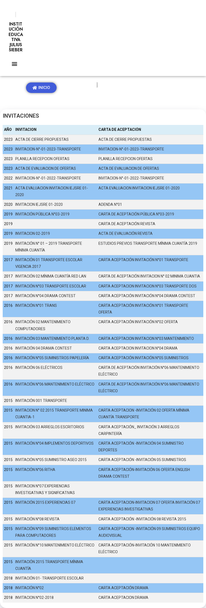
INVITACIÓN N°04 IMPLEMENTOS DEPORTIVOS (54, 443)
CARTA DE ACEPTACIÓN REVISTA (126, 224)
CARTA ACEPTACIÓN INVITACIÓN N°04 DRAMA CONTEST (146, 296)
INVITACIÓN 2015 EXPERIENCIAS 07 (45, 502)
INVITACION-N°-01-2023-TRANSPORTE (48, 149)
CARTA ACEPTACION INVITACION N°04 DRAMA (138, 348)
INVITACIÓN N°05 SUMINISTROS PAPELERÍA (52, 358)
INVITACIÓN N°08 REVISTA (37, 519)
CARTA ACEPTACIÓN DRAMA (123, 588)
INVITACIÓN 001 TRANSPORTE (41, 400)
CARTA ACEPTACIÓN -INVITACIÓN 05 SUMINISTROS (142, 460)
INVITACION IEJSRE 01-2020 (39, 204)
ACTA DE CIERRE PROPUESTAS (42, 139)
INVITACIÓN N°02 (29, 588)
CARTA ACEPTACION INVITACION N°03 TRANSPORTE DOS (147, 286)
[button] (14, 63)
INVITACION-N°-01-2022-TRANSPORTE (48, 178)
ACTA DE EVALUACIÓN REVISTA (125, 233)
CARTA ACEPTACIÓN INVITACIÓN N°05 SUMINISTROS (143, 358)
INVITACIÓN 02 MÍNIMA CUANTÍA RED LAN (50, 276)
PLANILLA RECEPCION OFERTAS (42, 159)
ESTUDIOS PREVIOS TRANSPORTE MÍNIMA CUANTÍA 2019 (147, 243)
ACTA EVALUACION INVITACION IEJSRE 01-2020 (139, 188)
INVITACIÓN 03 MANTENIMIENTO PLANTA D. (52, 338)
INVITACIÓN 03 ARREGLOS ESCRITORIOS (49, 427)
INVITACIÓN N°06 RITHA (35, 469)
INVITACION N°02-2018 (34, 597)
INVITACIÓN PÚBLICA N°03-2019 (42, 214)
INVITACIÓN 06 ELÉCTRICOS (38, 367)
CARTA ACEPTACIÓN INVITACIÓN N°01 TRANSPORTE (143, 260)
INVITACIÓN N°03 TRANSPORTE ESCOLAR (50, 286)
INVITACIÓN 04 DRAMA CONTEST (43, 348)
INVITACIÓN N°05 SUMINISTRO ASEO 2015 (51, 460)
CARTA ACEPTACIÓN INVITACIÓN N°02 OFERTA (138, 322)
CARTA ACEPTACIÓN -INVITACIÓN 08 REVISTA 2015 (142, 519)
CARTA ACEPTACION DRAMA (123, 597)
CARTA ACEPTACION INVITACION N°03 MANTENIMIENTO (146, 338)
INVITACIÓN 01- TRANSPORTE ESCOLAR (49, 578)
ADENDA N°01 (110, 204)
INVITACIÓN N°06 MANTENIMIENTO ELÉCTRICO (54, 384)
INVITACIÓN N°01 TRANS (36, 305)
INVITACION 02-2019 (32, 233)
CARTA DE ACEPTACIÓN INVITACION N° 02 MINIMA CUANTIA (149, 276)
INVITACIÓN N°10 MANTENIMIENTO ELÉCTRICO (54, 545)
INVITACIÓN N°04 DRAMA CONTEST (45, 296)
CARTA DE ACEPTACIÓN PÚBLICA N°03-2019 (136, 214)
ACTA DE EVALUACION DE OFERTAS (45, 168)
